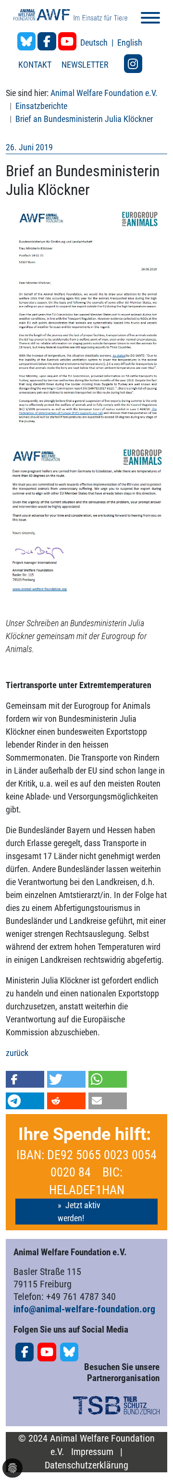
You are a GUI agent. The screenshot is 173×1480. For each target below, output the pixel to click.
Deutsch (95, 42)
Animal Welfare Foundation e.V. (104, 93)
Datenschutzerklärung (86, 1465)
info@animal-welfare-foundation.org (84, 1309)
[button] (25, 1079)
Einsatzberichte (41, 106)
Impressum (92, 1451)
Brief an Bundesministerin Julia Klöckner (84, 119)
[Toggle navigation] (150, 19)
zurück (17, 1053)
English (129, 42)
